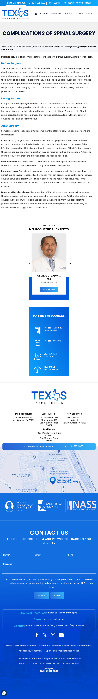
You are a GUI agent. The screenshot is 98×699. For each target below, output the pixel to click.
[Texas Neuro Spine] (15, 14)
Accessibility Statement (30, 650)
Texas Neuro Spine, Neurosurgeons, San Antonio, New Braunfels (29, 46)
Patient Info (69, 14)
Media (80, 14)
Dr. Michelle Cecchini (49, 664)
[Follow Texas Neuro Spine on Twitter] (45, 635)
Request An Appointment (79, 3)
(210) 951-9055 (38, 3)
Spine (74, 46)
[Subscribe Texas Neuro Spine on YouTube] (61, 635)
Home (36, 14)
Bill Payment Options (50, 355)
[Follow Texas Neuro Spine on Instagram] (53, 635)
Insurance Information (51, 368)
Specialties (56, 14)
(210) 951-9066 (76, 625)
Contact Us (91, 14)
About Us (44, 14)
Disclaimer (20, 645)
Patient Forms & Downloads (53, 329)
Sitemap (43, 645)
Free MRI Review (16, 3)
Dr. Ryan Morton (70, 664)
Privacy (32, 645)
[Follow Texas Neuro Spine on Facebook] (37, 635)
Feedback (56, 645)
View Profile (49, 289)
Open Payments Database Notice (62, 650)
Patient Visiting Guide (52, 342)
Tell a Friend (70, 645)
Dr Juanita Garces (28, 664)
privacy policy (36, 583)
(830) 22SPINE (54, 3)
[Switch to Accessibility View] (4, 693)
